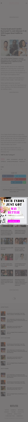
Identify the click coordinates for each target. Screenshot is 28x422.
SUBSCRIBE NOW (13, 221)
